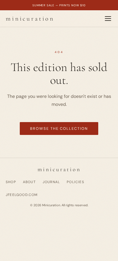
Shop (11, 182)
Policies (75, 182)
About (29, 182)
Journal (51, 182)
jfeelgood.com (22, 195)
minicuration (30, 18)
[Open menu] (108, 18)
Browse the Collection (59, 128)
